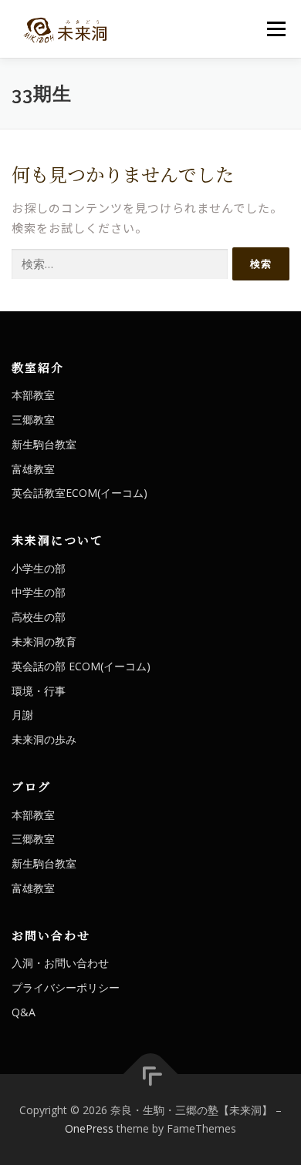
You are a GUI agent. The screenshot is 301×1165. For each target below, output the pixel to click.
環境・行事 (39, 690)
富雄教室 (33, 469)
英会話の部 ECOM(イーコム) (81, 666)
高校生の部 (39, 616)
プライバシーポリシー (66, 987)
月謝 (22, 714)
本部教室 (33, 395)
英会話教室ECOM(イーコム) (79, 492)
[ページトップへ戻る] (150, 1074)
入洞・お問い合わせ (60, 962)
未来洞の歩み (44, 739)
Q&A (24, 1012)
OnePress (89, 1128)
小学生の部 (39, 568)
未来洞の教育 (44, 641)
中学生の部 (39, 592)
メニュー (275, 28)
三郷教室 (33, 419)
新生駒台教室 (44, 444)
